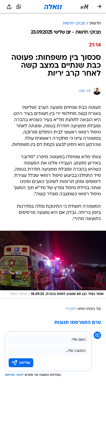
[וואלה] (53, 6)
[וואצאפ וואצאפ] (18, 6)
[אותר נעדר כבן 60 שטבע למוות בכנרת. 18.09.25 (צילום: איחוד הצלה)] (53, 265)
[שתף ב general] (9, 6)
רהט (73, 309)
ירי (67, 309)
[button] (84, 6)
